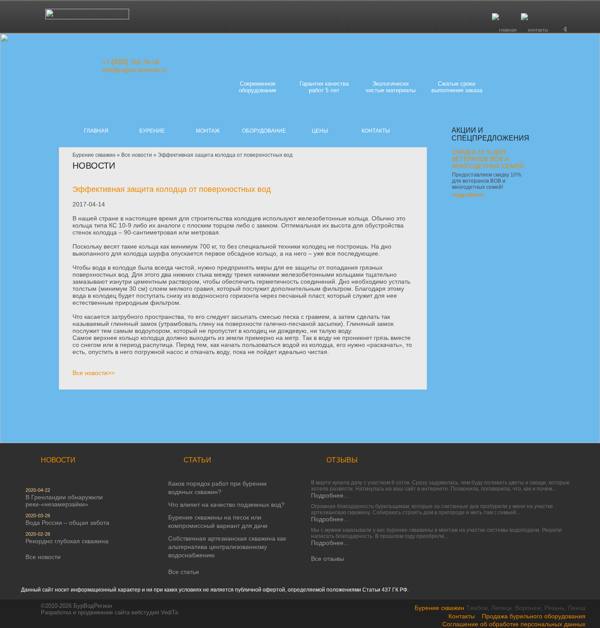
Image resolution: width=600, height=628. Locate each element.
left (460, 211)
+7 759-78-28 (130, 61)
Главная (96, 131)
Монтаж (208, 131)
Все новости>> (93, 372)
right (477, 211)
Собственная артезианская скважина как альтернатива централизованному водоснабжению (227, 547)
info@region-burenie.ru (134, 69)
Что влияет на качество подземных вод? (226, 504)
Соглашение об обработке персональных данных (514, 624)
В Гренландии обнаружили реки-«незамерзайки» (64, 501)
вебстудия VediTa (154, 612)
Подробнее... (330, 495)
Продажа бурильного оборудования (534, 616)
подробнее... (470, 194)
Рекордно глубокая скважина (66, 541)
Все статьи (183, 571)
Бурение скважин (94, 155)
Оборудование (264, 131)
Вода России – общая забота (67, 522)
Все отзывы (327, 558)
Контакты (375, 131)
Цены (320, 131)
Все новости (136, 155)
